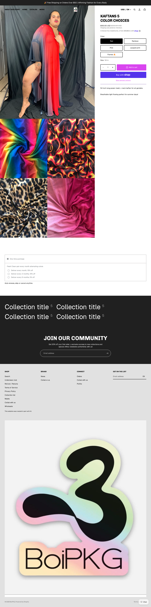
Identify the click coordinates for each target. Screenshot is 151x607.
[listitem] (42, 9)
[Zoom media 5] (71, 208)
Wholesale (9, 406)
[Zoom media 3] (71, 148)
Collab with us (10, 402)
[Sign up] (107, 353)
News (43, 376)
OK (144, 376)
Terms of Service (11, 388)
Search (7, 376)
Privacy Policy (10, 391)
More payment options (123, 80)
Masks (7, 399)
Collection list (10, 395)
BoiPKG (12, 602)
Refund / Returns (11, 384)
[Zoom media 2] (23, 148)
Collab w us (45, 380)
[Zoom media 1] (47, 59)
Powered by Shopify (22, 602)
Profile (79, 384)
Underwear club (11, 380)
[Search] (134, 9)
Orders (79, 376)
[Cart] (144, 9)
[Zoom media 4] (23, 208)
